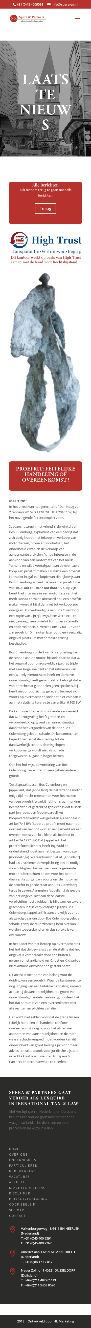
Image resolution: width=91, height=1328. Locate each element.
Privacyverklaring (28, 1199)
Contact (17, 1216)
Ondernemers (22, 1160)
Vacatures (19, 1177)
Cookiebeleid (22, 1204)
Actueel (17, 1182)
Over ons (18, 1154)
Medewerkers (22, 1171)
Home (14, 1149)
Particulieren (23, 1165)
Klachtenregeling (27, 1188)
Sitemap (17, 1210)
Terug (45, 208)
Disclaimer (20, 1193)
